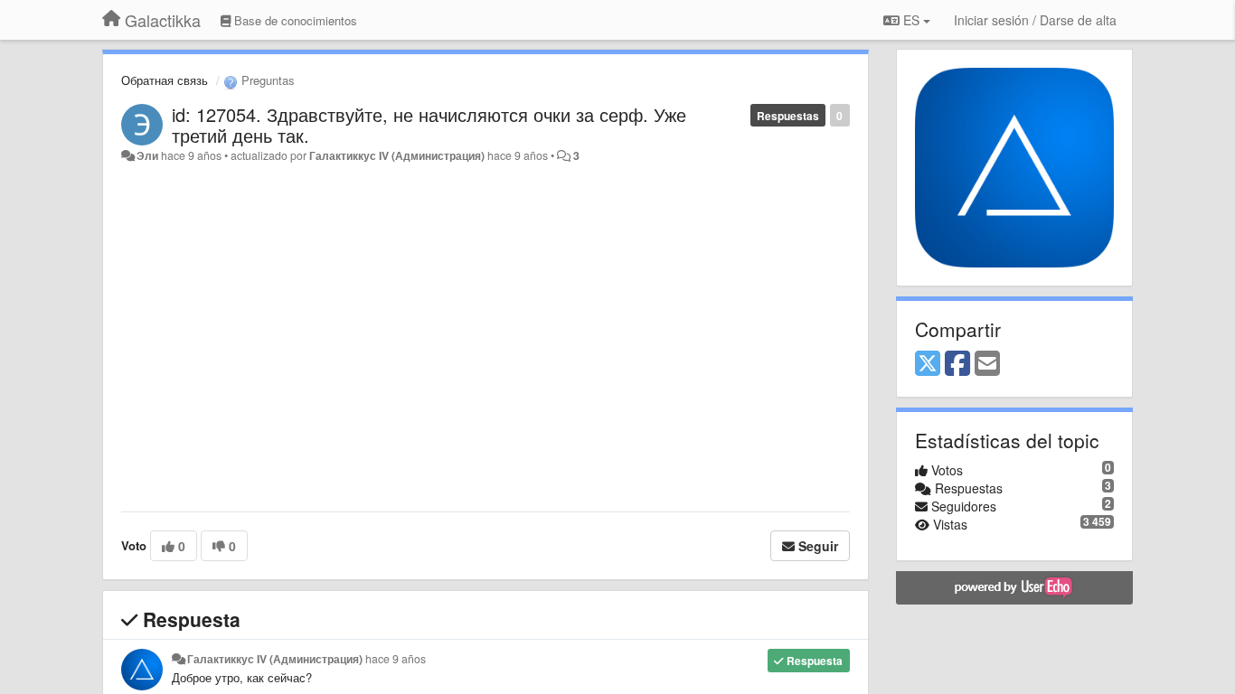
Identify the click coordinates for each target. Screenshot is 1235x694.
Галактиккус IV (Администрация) (397, 155)
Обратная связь (164, 80)
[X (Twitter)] (927, 364)
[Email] (987, 364)
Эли (147, 155)
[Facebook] (957, 364)
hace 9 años (395, 659)
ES (911, 20)
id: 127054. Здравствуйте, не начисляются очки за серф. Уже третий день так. (429, 124)
